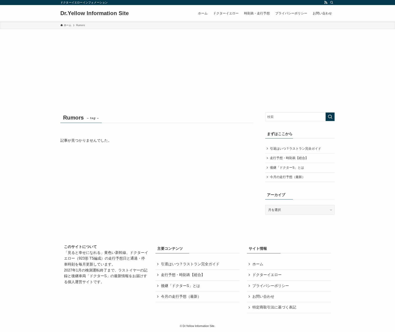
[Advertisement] (197, 64)
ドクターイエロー (267, 275)
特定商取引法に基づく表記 (274, 307)
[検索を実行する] (330, 116)
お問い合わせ (263, 296)
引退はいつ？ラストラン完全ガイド (295, 148)
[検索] (332, 2)
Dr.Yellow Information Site (94, 13)
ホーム (257, 264)
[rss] (326, 2)
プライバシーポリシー (270, 286)
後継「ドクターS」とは (287, 167)
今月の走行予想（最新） (287, 177)
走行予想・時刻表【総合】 (289, 158)
